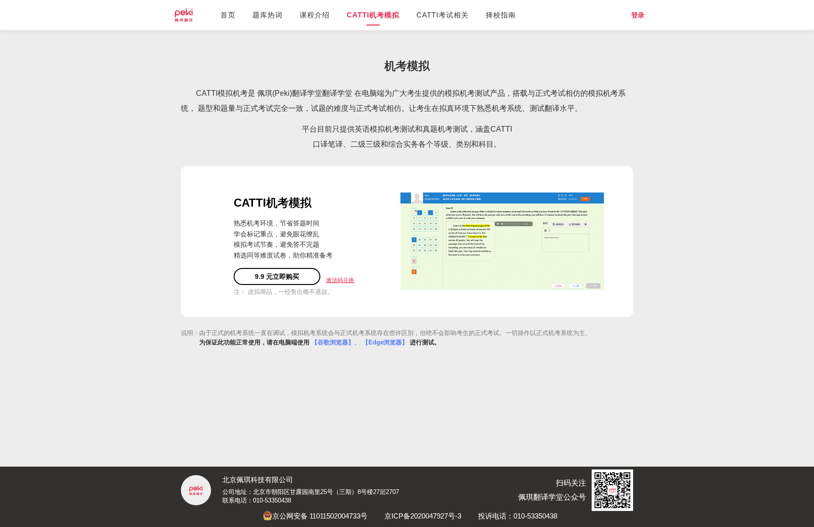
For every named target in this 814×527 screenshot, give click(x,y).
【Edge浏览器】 (385, 342)
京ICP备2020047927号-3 (422, 515)
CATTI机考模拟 (373, 15)
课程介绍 (315, 15)
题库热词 (267, 15)
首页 (228, 15)
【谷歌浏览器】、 (335, 342)
